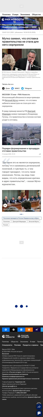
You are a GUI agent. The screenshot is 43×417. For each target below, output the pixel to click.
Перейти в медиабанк (31, 72)
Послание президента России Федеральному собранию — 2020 (22, 218)
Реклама (17, 345)
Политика (6, 221)
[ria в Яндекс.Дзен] (13, 330)
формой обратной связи (21, 390)
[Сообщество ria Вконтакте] (21, 330)
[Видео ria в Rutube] (36, 330)
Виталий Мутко (11, 100)
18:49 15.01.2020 (8, 32)
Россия (5, 225)
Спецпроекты (7, 345)
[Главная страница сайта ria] (12, 19)
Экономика (24, 342)
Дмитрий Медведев (19, 221)
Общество (14, 342)
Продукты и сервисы (30, 345)
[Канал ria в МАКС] (6, 330)
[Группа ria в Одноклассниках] (29, 330)
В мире (32, 342)
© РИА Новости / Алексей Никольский (13, 72)
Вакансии (5, 353)
